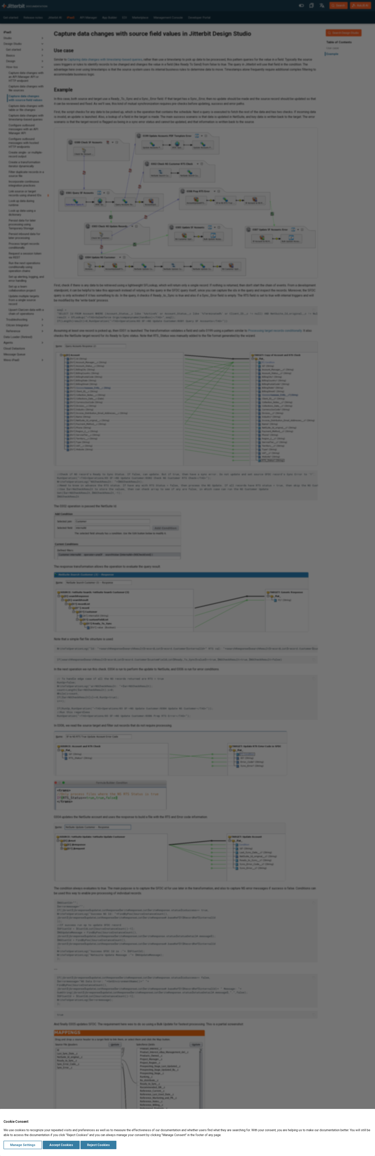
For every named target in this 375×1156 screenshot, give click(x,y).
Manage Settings (22, 1145)
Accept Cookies (61, 1145)
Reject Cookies (98, 1145)
